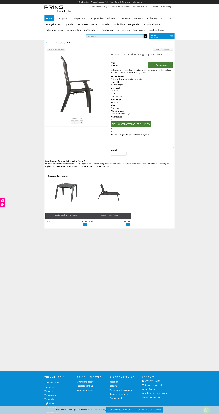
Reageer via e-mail (153, 385)
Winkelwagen (167, 6)
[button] (72, 122)
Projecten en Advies (121, 6)
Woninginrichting (85, 390)
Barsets (95, 24)
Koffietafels (89, 30)
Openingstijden (117, 398)
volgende (166, 49)
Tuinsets (111, 18)
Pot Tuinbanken (105, 30)
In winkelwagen (160, 65)
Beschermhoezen (157, 30)
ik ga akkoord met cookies (148, 410)
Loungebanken (96, 18)
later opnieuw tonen (119, 410)
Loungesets (62, 18)
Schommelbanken (152, 24)
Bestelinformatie (140, 6)
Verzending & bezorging (121, 390)
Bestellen (114, 381)
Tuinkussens (139, 30)
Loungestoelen (79, 18)
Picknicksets (166, 18)
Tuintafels (138, 18)
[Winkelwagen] (171, 36)
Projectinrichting (85, 385)
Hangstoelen (134, 24)
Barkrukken (119, 24)
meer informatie (98, 409)
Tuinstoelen (124, 18)
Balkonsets (82, 24)
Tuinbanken (151, 18)
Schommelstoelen (55, 30)
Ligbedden (69, 24)
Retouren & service (119, 394)
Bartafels (106, 24)
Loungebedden (53, 24)
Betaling (113, 385)
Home (49, 18)
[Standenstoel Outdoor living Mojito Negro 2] (76, 84)
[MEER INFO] (85, 224)
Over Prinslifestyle (100, 6)
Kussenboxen (123, 30)
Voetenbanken (74, 30)
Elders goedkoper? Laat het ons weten (131, 124)
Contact (154, 6)
